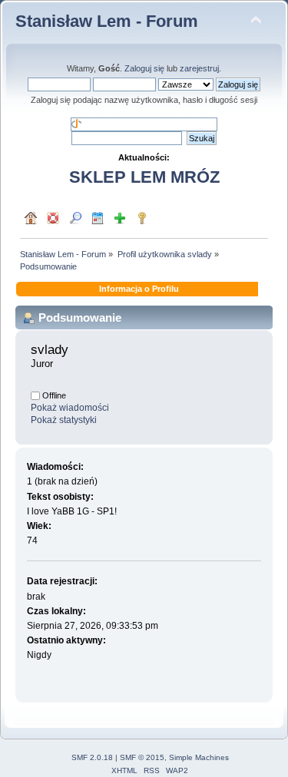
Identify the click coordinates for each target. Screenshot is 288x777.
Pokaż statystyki (64, 420)
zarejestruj (199, 68)
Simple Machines (199, 757)
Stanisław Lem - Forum (106, 21)
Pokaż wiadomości (70, 407)
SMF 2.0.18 (92, 757)
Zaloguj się (144, 68)
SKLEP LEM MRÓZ (144, 177)
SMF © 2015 (142, 757)
